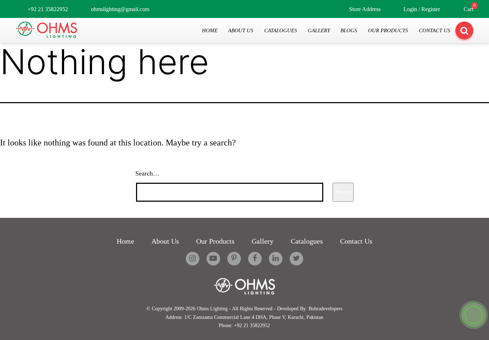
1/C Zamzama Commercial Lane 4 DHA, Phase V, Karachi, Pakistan (253, 317)
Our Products (388, 30)
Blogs (348, 30)
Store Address (365, 9)
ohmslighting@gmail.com (120, 9)
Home (210, 30)
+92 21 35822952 (48, 9)
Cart (468, 9)
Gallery (319, 30)
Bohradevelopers (325, 308)
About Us (240, 30)
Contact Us (434, 30)
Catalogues (280, 30)
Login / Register (421, 9)
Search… (147, 173)
